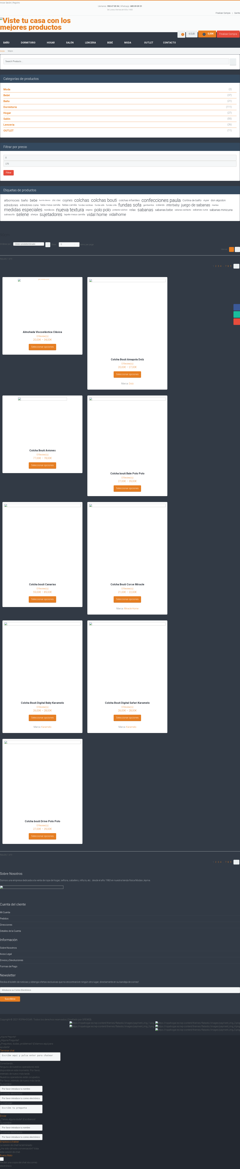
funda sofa (99, 205)
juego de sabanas (195, 205)
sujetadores (51, 214)
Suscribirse (10, 999)
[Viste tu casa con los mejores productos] (45, 24)
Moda (127, 42)
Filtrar (8, 172)
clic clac (56, 200)
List (237, 249)
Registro (16, 3)
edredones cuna (29, 205)
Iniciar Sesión (5, 3)
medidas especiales (23, 209)
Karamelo (46, 727)
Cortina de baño (192, 200)
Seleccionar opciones (42, 347)
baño (24, 200)
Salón (70, 42)
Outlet (148, 42)
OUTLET (8, 130)
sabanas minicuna (221, 210)
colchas (81, 200)
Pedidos (4, 918)
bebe (33, 200)
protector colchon (120, 210)
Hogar (51, 42)
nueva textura (70, 209)
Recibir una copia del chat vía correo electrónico (18, 1164)
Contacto (169, 42)
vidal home (97, 214)
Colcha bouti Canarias (42, 584)
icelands (160, 205)
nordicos (49, 209)
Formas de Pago (8, 966)
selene (22, 214)
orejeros (89, 210)
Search (233, 61)
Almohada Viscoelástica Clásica (42, 332)
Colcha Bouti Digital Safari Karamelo (127, 702)
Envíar (3, 1116)
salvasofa (9, 214)
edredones (11, 205)
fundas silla (111, 205)
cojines (67, 200)
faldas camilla (69, 205)
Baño (6, 42)
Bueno (3, 1155)
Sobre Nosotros (8, 948)
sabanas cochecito (183, 210)
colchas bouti (104, 200)
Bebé (110, 42)
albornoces (11, 200)
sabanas (145, 209)
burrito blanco (44, 200)
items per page (87, 244)
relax (132, 210)
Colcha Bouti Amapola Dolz (127, 359)
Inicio (2, 51)
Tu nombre (6, 1084)
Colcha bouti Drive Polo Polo (42, 821)
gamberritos (148, 205)
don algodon (218, 200)
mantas (215, 205)
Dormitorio (28, 42)
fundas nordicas (86, 205)
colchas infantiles (129, 200)
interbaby (172, 205)
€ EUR (192, 34)
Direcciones (6, 924)
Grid (231, 249)
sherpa (34, 214)
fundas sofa (129, 205)
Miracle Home (131, 608)
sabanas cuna (200, 209)
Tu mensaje (6, 1103)
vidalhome (117, 214)
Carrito (237, 13)
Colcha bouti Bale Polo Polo (127, 473)
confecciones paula (161, 200)
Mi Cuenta (5, 912)
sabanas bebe (164, 210)
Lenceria (90, 42)
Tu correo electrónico (11, 1093)
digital (206, 200)
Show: (54, 244)
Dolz (131, 383)
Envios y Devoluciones (11, 960)
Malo (9, 1155)
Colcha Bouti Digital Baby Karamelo (42, 702)
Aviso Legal (6, 954)
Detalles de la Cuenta (10, 931)
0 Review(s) (42, 336)
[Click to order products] (47, 244)
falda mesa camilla (50, 205)
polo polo (102, 209)
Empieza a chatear (9, 1141)
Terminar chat (7, 1050)
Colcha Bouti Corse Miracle (127, 584)
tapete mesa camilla (74, 214)
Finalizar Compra (223, 13)
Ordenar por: (5, 244)
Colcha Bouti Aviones (42, 450)
